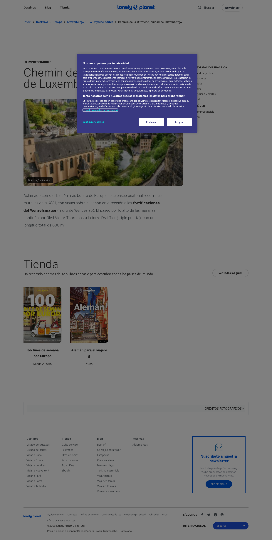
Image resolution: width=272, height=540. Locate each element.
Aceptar (179, 122)
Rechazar (151, 122)
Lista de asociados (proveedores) (100, 110)
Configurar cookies (93, 122)
